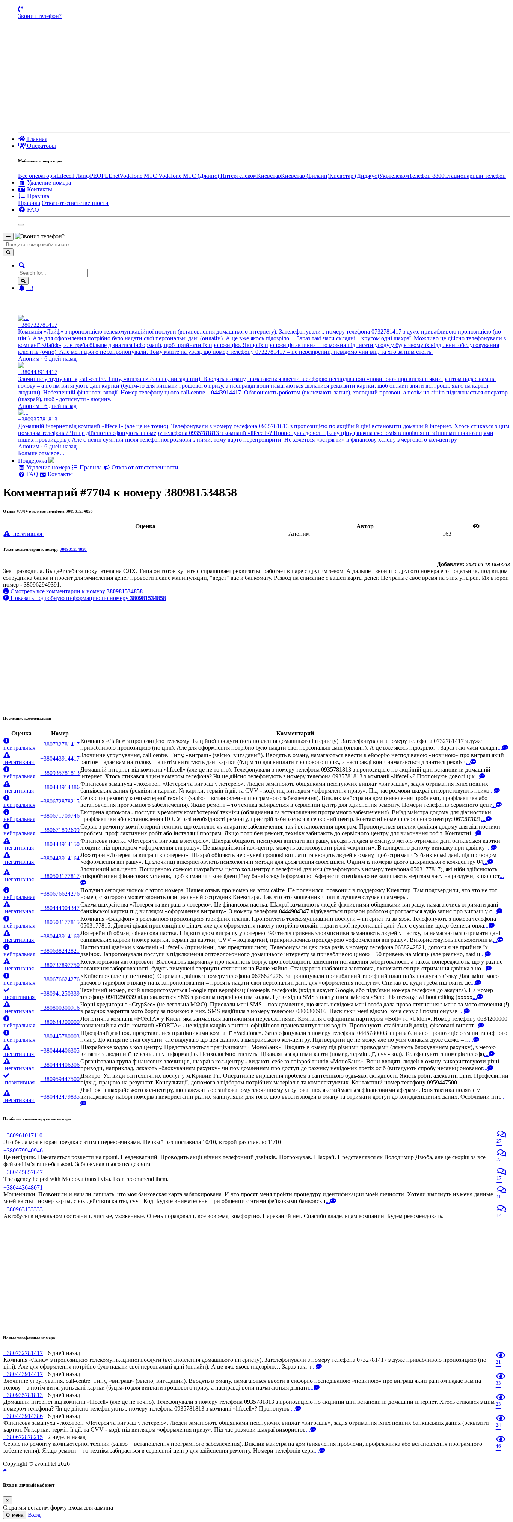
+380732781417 (60, 744)
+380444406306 (60, 1065)
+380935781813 (60, 773)
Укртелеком (394, 176)
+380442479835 (60, 1096)
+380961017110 (22, 1135)
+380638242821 (60, 950)
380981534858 (73, 549)
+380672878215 (60, 801)
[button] (22, 265)
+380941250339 (60, 993)
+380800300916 (60, 1008)
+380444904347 (60, 908)
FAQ (32, 474)
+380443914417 (60, 758)
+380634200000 (60, 1022)
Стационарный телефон (475, 176)
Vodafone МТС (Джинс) (189, 176)
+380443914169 (60, 936)
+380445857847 (23, 1172)
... (500, 747)
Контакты (59, 474)
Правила (29, 203)
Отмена (14, 1515)
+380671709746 (60, 815)
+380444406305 (60, 1050)
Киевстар (269, 176)
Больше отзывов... (41, 453)
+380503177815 (60, 922)
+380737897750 (60, 965)
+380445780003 (60, 1036)
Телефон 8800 (426, 176)
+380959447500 (60, 1079)
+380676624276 (60, 893)
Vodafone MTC (138, 176)
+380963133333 (23, 1209)
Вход (34, 1514)
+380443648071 (23, 1187)
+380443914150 (60, 844)
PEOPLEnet (104, 176)
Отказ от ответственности (75, 203)
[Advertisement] (264, 75)
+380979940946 (23, 1150)
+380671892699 (60, 830)
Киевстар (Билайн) (305, 176)
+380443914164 (60, 858)
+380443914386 (60, 787)
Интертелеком (238, 176)
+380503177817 (60, 876)
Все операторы (37, 176)
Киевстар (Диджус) (354, 176)
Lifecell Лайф (73, 176)
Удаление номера (48, 467)
